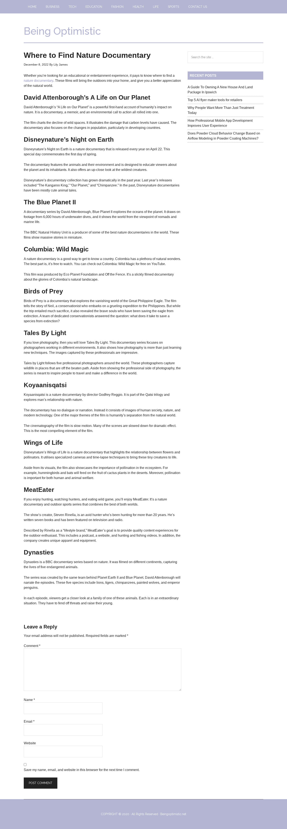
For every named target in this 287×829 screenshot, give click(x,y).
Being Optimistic (62, 31)
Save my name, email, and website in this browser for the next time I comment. (82, 770)
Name (29, 700)
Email (29, 721)
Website (30, 743)
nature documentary (38, 80)
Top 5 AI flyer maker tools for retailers (215, 100)
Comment (32, 646)
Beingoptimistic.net (173, 814)
